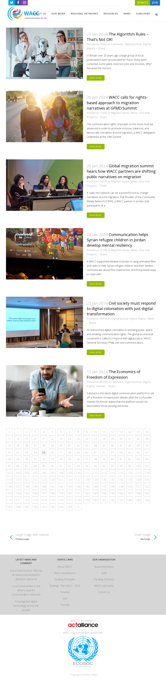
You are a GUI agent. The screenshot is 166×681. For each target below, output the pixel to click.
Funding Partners (104, 579)
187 (9, 507)
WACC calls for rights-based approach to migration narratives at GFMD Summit (117, 102)
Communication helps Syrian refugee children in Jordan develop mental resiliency (117, 240)
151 (138, 486)
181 (103, 500)
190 (35, 507)
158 (52, 493)
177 (69, 500)
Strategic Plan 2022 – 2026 (65, 586)
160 (69, 493)
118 (146, 473)
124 (52, 480)
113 (103, 473)
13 (121, 432)
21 (43, 439)
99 (129, 466)
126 (69, 480)
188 (18, 507)
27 (95, 439)
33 (146, 439)
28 (104, 439)
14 (129, 432)
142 (61, 486)
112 (95, 473)
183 (121, 500)
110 (78, 473)
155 (26, 493)
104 (26, 473)
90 (52, 466)
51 (9, 452)
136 (9, 486)
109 (69, 473)
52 (18, 452)
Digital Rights (137, 318)
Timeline (65, 592)
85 (9, 466)
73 (52, 459)
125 (61, 480)
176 (61, 500)
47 (121, 445)
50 (146, 445)
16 (146, 432)
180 (95, 500)
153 (9, 493)
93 (78, 466)
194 (69, 507)
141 (52, 486)
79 (104, 459)
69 (18, 459)
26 (86, 439)
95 (95, 466)
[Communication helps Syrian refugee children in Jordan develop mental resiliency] (44, 253)
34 (9, 445)
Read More (95, 78)
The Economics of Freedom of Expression (113, 374)
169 (146, 493)
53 (26, 452)
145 (86, 486)
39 (52, 445)
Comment (117, 44)
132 (121, 480)
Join (65, 598)
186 (146, 500)
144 (78, 486)
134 (138, 480)
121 (26, 480)
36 (26, 445)
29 (112, 439)
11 (104, 432)
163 (95, 493)
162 (86, 493)
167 (129, 493)
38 (43, 445)
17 (9, 439)
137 (18, 486)
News (133, 113)
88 (35, 466)
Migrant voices (120, 113)
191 (43, 507)
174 (43, 500)
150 (129, 486)
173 (35, 500)
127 (78, 480)
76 (78, 459)
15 (138, 432)
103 (18, 473)
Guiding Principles (65, 579)
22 (52, 439)
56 (52, 452)
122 (35, 480)
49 (138, 445)
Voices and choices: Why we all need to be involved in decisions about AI (26, 575)
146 (95, 486)
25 (78, 439)
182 (112, 500)
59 (78, 452)
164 (103, 493)
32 (138, 439)
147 (103, 486)
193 (61, 507)
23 (61, 439)
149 (121, 486)
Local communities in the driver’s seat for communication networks (26, 590)
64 (121, 452)
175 (52, 500)
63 (112, 452)
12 (112, 432)
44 (95, 445)
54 (35, 452)
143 (69, 486)
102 (9, 473)
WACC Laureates (104, 586)
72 (43, 459)
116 (129, 473)
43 (86, 445)
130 (103, 480)
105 (35, 473)
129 (95, 480)
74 (61, 459)
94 (86, 466)
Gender (100, 386)
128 (86, 480)
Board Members (103, 567)
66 (138, 452)
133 (129, 480)
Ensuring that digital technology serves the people (26, 606)
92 (69, 466)
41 (69, 445)
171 (18, 500)
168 (138, 493)
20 (35, 439)
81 (121, 459)
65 (129, 452)
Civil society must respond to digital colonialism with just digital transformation (121, 308)
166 (121, 493)
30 (121, 439)
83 (138, 459)
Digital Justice (133, 44)
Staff (104, 573)
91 (61, 466)
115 (121, 473)
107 (52, 473)
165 (112, 493)
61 (95, 452)
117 (138, 473)
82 (129, 459)
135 (146, 480)
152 (146, 486)
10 (95, 432)
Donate (65, 605)
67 (146, 452)
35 (18, 445)
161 (78, 493)
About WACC (65, 567)
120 (18, 480)
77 (86, 459)
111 (86, 473)
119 (9, 480)
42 (78, 445)
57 (61, 452)
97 (112, 466)
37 (35, 445)
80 (112, 459)
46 (112, 445)
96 (104, 466)
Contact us (104, 592)
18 (18, 439)
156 (35, 493)
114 (112, 473)
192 (52, 507)
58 (69, 452)
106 (43, 473)
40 (61, 445)
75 (69, 459)
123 (43, 480)
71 (35, 459)
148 (112, 486)
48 (129, 445)
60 (86, 452)
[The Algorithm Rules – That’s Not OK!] (44, 53)
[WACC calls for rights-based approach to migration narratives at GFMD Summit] (44, 116)
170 (9, 500)
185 (138, 500)
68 (9, 459)
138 (26, 486)
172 (26, 500)
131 (112, 480)
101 (146, 466)
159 (61, 493)
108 (61, 473)
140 (43, 486)
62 (104, 452)
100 (138, 466)
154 (18, 493)
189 (26, 507)
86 (18, 466)
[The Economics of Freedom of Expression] (44, 391)
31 (129, 439)
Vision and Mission (65, 573)
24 (69, 439)
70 (26, 459)
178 (78, 500)
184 (129, 500)
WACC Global (91, 674)
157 (43, 493)
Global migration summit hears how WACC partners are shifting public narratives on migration (121, 171)
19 (26, 439)
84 (146, 459)
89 (43, 466)
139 (35, 486)
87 (26, 466)
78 (95, 459)
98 (121, 466)
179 (86, 500)
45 (104, 445)
